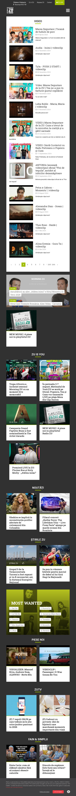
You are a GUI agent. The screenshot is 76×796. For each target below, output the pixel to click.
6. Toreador (45, 619)
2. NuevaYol (45, 608)
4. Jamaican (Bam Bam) (50, 614)
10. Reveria (45, 630)
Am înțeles (59, 792)
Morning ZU (38, 279)
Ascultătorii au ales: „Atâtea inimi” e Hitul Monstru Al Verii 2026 (37, 293)
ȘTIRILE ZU (38, 539)
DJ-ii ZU (31, 2)
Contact (49, 2)
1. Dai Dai (14, 608)
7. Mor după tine (17, 625)
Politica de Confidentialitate (14, 787)
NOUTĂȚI (38, 487)
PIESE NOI (38, 639)
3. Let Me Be (15, 614)
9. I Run (13, 630)
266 (53, 264)
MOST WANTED (26, 603)
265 (49, 264)
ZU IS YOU (38, 354)
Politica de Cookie (44, 792)
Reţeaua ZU (40, 2)
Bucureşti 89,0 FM (20, 5)
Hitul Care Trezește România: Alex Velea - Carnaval (35, 303)
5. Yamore (14, 619)
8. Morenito (45, 625)
